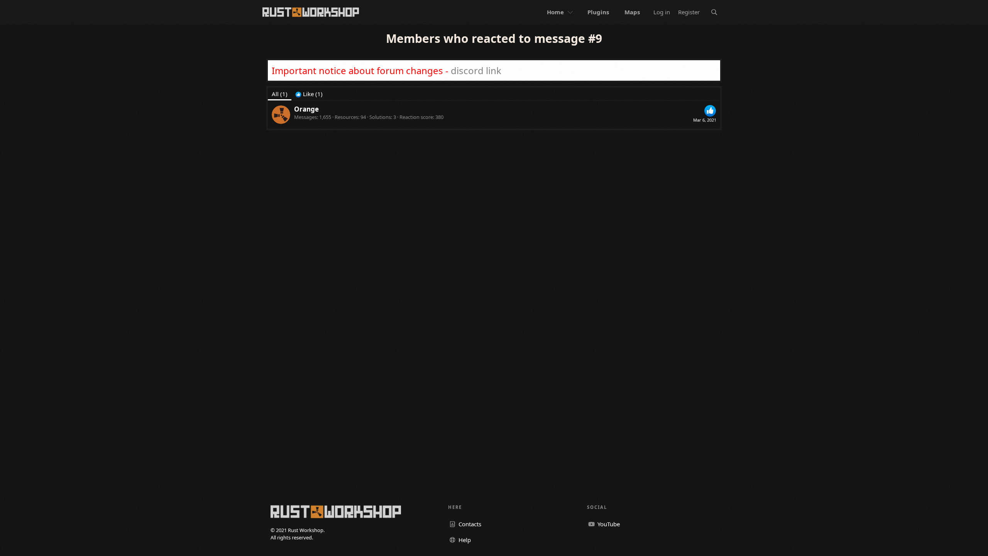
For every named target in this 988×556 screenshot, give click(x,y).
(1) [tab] (280, 94)
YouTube (608, 524)
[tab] (309, 94)
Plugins (598, 12)
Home (555, 12)
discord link (476, 70)
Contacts (469, 524)
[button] (571, 12)
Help (464, 540)
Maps (632, 12)
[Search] (714, 12)
